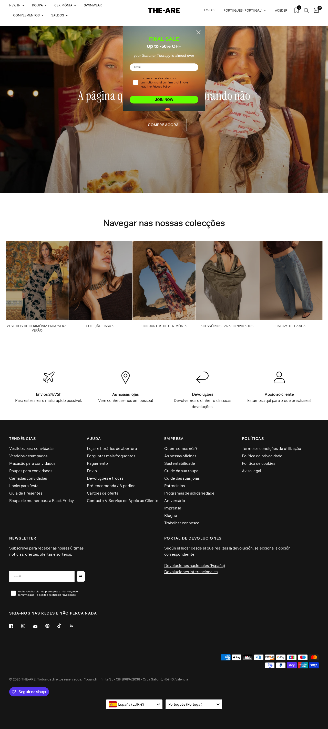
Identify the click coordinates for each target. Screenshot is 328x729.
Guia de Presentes (25, 493)
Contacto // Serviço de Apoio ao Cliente (122, 500)
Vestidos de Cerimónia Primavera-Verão (37, 328)
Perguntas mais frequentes (111, 455)
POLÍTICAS (253, 438)
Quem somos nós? (181, 448)
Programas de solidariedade (189, 493)
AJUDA (94, 438)
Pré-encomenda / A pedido (111, 485)
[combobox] (134, 704)
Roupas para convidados (30, 470)
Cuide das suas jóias (182, 478)
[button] (163, 125)
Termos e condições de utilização (271, 448)
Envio (92, 470)
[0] (315, 10)
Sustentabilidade (179, 463)
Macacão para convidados (32, 463)
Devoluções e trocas (105, 478)
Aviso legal (251, 470)
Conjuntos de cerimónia (164, 326)
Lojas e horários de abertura (112, 448)
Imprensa (172, 508)
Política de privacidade (262, 455)
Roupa (37, 5)
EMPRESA (174, 438)
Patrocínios (174, 485)
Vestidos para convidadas (31, 448)
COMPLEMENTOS (26, 15)
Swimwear (93, 5)
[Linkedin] (75, 626)
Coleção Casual (100, 326)
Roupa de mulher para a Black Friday (41, 500)
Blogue (170, 515)
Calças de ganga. (290, 326)
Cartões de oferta (102, 493)
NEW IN (14, 5)
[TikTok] (63, 625)
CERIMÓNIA (63, 5)
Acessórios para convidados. (227, 326)
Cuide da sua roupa (181, 470)
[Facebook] (14, 626)
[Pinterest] (51, 626)
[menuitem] (18, 6)
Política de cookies (258, 463)
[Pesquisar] (306, 10)
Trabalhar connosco (181, 522)
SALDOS (57, 15)
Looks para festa (23, 485)
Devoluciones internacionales (191, 571)
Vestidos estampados (28, 455)
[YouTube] (39, 626)
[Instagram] (27, 626)
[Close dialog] (198, 32)
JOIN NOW (164, 100)
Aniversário (174, 500)
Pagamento (97, 463)
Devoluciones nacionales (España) (194, 565)
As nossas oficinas (180, 455)
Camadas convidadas (28, 478)
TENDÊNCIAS (22, 438)
